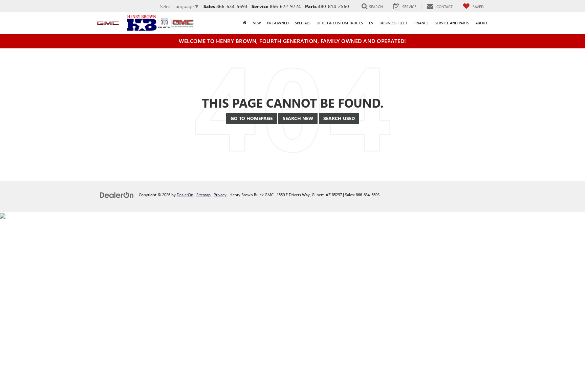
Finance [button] (421, 22)
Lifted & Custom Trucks (340, 22)
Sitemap (203, 194)
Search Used (339, 118)
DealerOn (185, 194)
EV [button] (371, 22)
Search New (298, 118)
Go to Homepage (252, 118)
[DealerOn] (117, 194)
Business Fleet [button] (393, 22)
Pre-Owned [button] (278, 22)
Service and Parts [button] (452, 22)
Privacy (220, 194)
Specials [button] (302, 22)
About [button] (481, 22)
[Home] (245, 23)
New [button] (257, 22)
